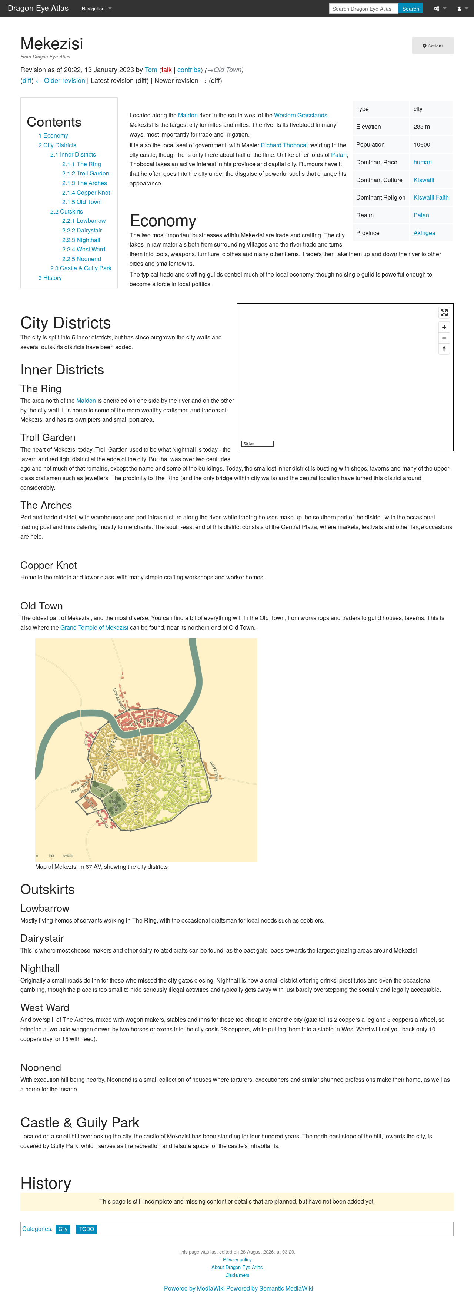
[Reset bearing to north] (444, 348)
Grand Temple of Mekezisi (94, 627)
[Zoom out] (444, 337)
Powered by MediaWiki (194, 1288)
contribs (189, 69)
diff (27, 80)
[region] (345, 378)
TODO (86, 1228)
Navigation (93, 8)
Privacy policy (237, 1259)
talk (166, 69)
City (63, 1228)
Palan (421, 215)
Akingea (424, 232)
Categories (36, 1228)
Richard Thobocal (284, 145)
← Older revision (60, 80)
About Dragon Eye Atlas (237, 1267)
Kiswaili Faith (431, 197)
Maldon (188, 115)
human (423, 162)
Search (411, 8)
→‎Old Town (224, 69)
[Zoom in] (444, 327)
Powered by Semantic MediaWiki (269, 1288)
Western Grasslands (300, 115)
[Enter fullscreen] (444, 312)
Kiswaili (424, 179)
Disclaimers (237, 1274)
